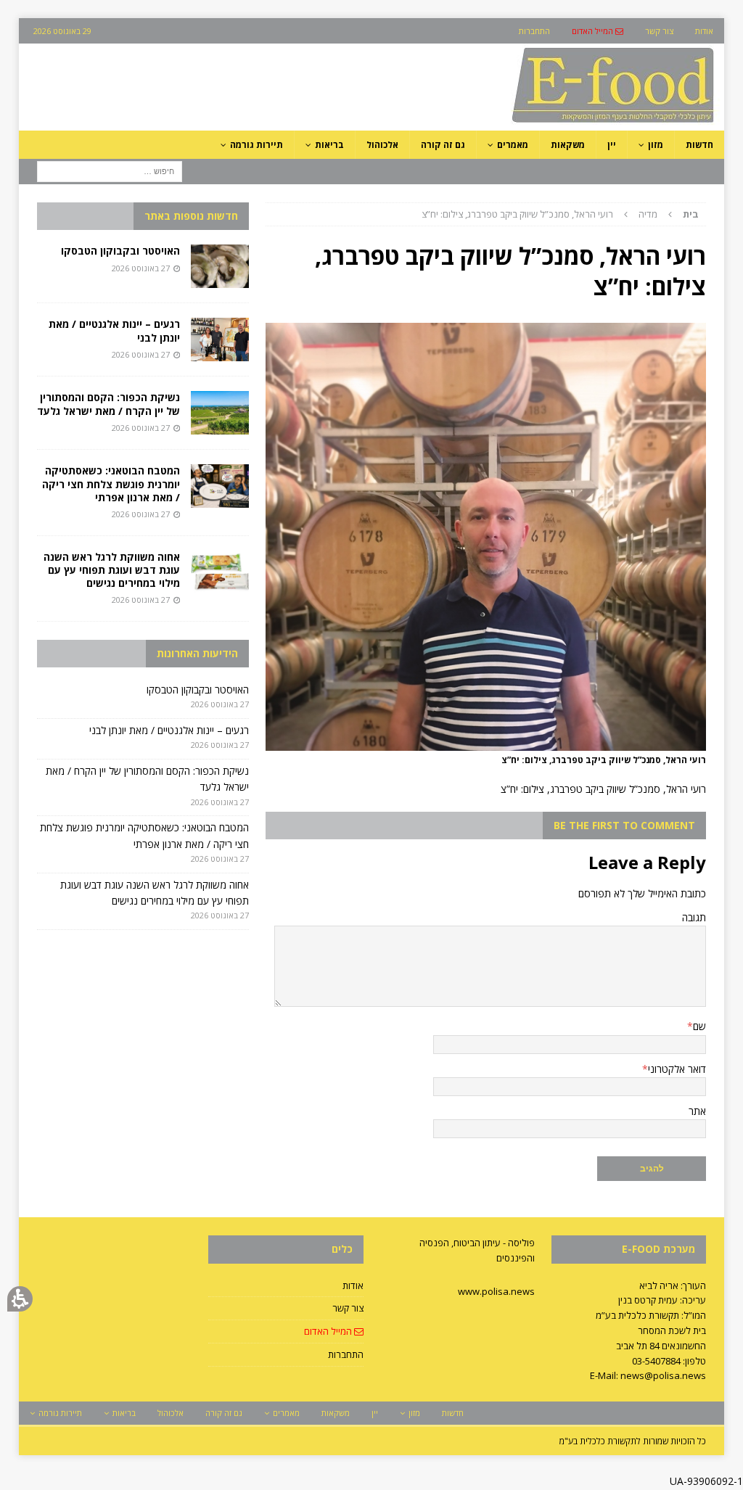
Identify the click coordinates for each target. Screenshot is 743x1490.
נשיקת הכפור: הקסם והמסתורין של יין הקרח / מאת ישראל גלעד (108, 403)
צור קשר (347, 1307)
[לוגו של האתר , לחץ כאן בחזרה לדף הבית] (536, 122)
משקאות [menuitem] (568, 145)
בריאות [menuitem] (329, 145)
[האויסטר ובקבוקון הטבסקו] (220, 266)
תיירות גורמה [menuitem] (256, 145)
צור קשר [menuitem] (659, 30)
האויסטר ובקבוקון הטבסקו (120, 251)
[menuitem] (597, 31)
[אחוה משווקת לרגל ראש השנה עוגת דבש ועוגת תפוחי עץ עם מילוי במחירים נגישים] (220, 572)
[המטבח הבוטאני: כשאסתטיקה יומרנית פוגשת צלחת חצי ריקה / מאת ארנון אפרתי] (220, 486)
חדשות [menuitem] (699, 145)
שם (699, 1026)
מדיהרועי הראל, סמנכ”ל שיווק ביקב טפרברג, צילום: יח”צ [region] (560, 214)
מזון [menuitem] (655, 145)
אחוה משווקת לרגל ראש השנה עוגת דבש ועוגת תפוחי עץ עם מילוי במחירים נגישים (112, 570)
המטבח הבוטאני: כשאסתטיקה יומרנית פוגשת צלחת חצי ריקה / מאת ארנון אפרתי (111, 483)
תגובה (694, 917)
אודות (352, 1285)
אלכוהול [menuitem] (382, 145)
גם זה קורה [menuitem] (443, 145)
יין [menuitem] (611, 145)
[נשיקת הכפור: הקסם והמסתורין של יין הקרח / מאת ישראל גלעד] (220, 413)
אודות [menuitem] (704, 30)
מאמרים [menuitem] (512, 145)
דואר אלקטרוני (677, 1069)
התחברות (345, 1354)
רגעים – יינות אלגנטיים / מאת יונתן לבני (114, 330)
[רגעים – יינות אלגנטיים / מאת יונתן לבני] (220, 339)
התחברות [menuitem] (534, 30)
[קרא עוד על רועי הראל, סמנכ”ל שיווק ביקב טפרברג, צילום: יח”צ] (486, 742)
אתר (697, 1111)
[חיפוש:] (109, 170)
